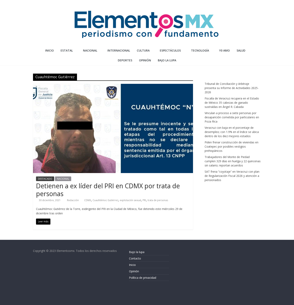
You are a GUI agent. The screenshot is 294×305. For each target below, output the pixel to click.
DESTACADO (45, 178)
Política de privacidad (142, 278)
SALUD (241, 50)
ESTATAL (67, 50)
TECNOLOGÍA (200, 50)
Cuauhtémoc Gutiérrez (105, 200)
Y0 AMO (224, 50)
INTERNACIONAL (118, 50)
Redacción (73, 200)
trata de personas (158, 200)
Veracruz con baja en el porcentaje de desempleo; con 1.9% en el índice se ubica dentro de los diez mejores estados (232, 132)
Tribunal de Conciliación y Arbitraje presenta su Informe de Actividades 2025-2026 (232, 88)
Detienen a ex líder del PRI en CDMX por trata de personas (108, 189)
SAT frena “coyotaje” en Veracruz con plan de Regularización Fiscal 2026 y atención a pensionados (232, 176)
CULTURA (143, 50)
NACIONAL (90, 50)
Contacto (135, 258)
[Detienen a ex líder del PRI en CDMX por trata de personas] (113, 86)
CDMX (87, 200)
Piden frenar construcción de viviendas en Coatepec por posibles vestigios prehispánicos (231, 146)
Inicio (49, 50)
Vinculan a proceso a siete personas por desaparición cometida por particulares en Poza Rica (232, 117)
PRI (144, 200)
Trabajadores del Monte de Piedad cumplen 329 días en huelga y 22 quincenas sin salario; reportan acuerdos (233, 161)
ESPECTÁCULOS (170, 50)
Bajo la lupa (167, 60)
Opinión (134, 271)
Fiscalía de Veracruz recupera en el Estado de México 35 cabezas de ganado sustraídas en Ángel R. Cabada (232, 102)
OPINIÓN (145, 60)
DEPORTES (125, 60)
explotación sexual (130, 200)
